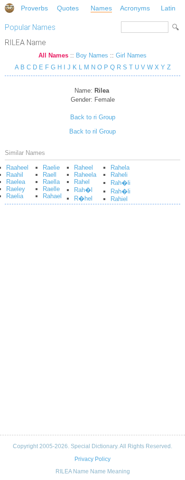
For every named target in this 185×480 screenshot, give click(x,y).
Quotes (68, 8)
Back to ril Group (92, 131)
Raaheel (17, 167)
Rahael (52, 196)
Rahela (120, 167)
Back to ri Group (92, 117)
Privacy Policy (92, 459)
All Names (53, 55)
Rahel (82, 181)
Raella (51, 181)
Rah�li (120, 182)
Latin (168, 8)
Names (101, 8)
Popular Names (30, 27)
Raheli (119, 174)
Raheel (83, 167)
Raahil (14, 174)
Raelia (14, 196)
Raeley (15, 188)
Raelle (51, 188)
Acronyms (135, 8)
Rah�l (83, 189)
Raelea (15, 181)
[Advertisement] (92, 323)
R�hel (83, 198)
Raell (49, 174)
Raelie (51, 167)
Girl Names (131, 55)
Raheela (85, 174)
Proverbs (34, 8)
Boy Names (92, 55)
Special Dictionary (9, 8)
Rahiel (119, 198)
